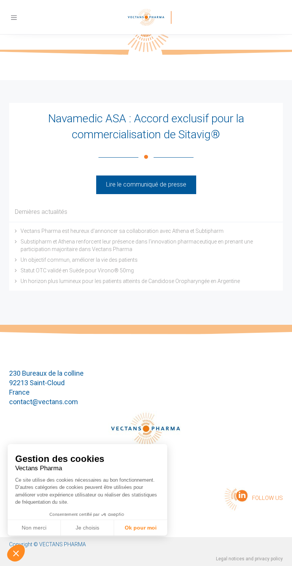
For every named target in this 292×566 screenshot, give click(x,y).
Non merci (34, 528)
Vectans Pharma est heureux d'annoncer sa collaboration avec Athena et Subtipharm (122, 231)
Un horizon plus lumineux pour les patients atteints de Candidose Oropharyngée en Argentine (130, 281)
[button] (16, 553)
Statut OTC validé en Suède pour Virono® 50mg (77, 270)
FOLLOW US (267, 498)
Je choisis (87, 528)
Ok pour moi (141, 528)
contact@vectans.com (43, 402)
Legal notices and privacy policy (249, 558)
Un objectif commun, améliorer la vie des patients (79, 260)
